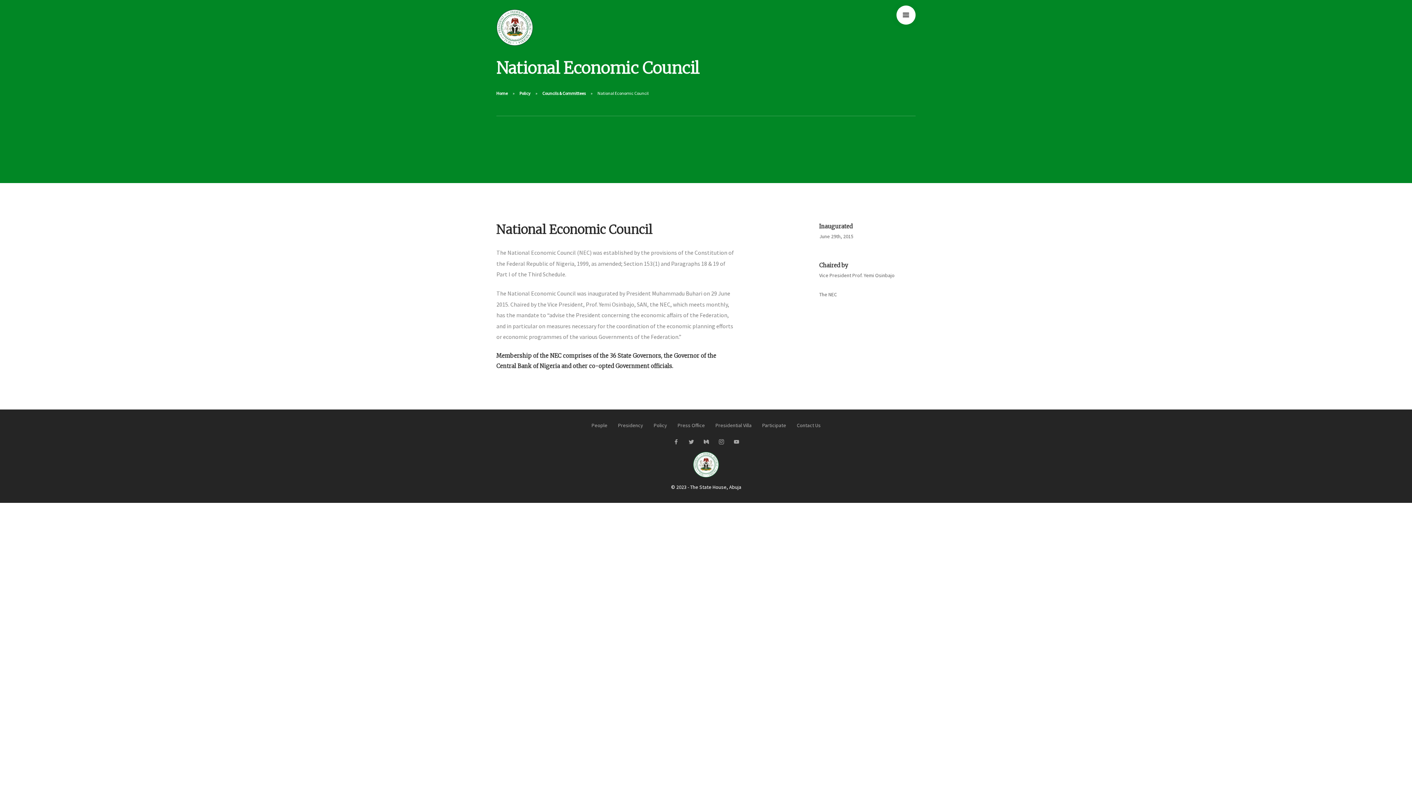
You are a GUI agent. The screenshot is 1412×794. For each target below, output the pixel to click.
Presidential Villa (734, 425)
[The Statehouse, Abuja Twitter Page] (691, 442)
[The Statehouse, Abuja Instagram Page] (721, 442)
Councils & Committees (564, 93)
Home (502, 93)
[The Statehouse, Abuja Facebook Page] (676, 442)
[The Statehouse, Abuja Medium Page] (706, 442)
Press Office (691, 425)
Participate (774, 425)
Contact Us (809, 425)
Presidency (630, 425)
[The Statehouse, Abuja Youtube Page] (736, 442)
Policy (525, 93)
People (599, 425)
